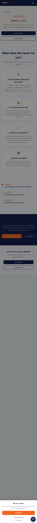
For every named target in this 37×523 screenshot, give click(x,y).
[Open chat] (33, 519)
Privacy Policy (18, 520)
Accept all (18, 513)
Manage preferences (18, 517)
